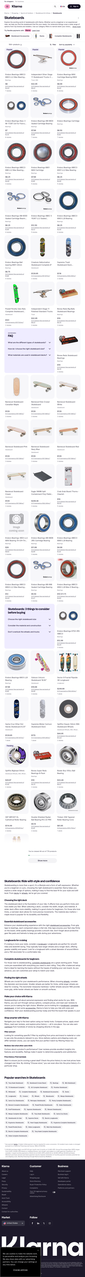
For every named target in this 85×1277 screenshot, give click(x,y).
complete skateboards (41, 963)
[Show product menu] (78, 18)
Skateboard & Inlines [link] (43, 13)
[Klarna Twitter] (44, 1223)
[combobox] (66, 44)
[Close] (38, 1250)
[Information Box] (21, 45)
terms (15, 1144)
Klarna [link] (6, 13)
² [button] (40, 276)
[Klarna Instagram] (49, 1223)
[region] (20, 1262)
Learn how (36, 30)
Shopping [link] (15, 13)
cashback (8, 1027)
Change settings (20, 1270)
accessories (31, 1008)
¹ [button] (14, 87)
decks (16, 893)
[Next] (77, 36)
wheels (25, 893)
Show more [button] (42, 860)
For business (19, 1)
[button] (62, 6)
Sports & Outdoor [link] (27, 13)
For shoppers (9, 1)
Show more (76, 27)
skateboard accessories (60, 925)
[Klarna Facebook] (32, 1223)
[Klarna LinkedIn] (38, 1223)
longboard (42, 944)
